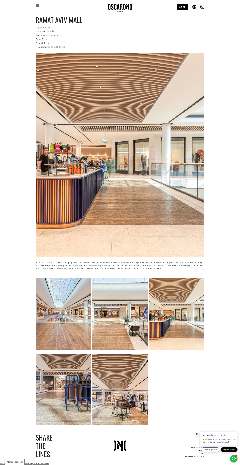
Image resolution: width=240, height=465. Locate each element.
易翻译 (46, 463)
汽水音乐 (4, 463)
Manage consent (15, 462)
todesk (40, 463)
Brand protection (194, 456)
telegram (32, 463)
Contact (182, 6)
